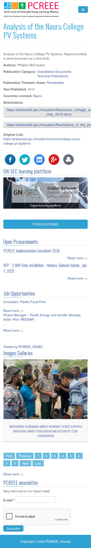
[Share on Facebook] (10, 159)
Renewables (55, 82)
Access (66, 541)
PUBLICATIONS (46, 224)
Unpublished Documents (54, 71)
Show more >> (13, 474)
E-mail (9, 500)
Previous (25, 456)
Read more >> (78, 258)
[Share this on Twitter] (24, 159)
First (9, 456)
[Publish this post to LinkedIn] (39, 159)
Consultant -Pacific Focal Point (24, 302)
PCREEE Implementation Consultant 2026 (31, 251)
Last (38, 463)
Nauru (37, 96)
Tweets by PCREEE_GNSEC (23, 346)
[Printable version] (68, 159)
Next (25, 463)
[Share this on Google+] (54, 159)
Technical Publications (52, 76)
